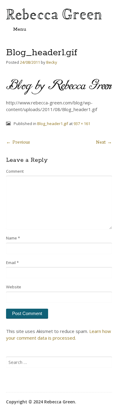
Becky (51, 62)
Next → (104, 142)
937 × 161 (82, 123)
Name (13, 238)
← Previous (18, 142)
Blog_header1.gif (52, 123)
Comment (15, 171)
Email (12, 262)
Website (13, 287)
